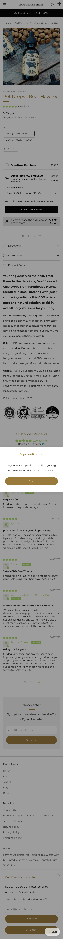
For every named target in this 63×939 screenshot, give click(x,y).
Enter (31, 481)
